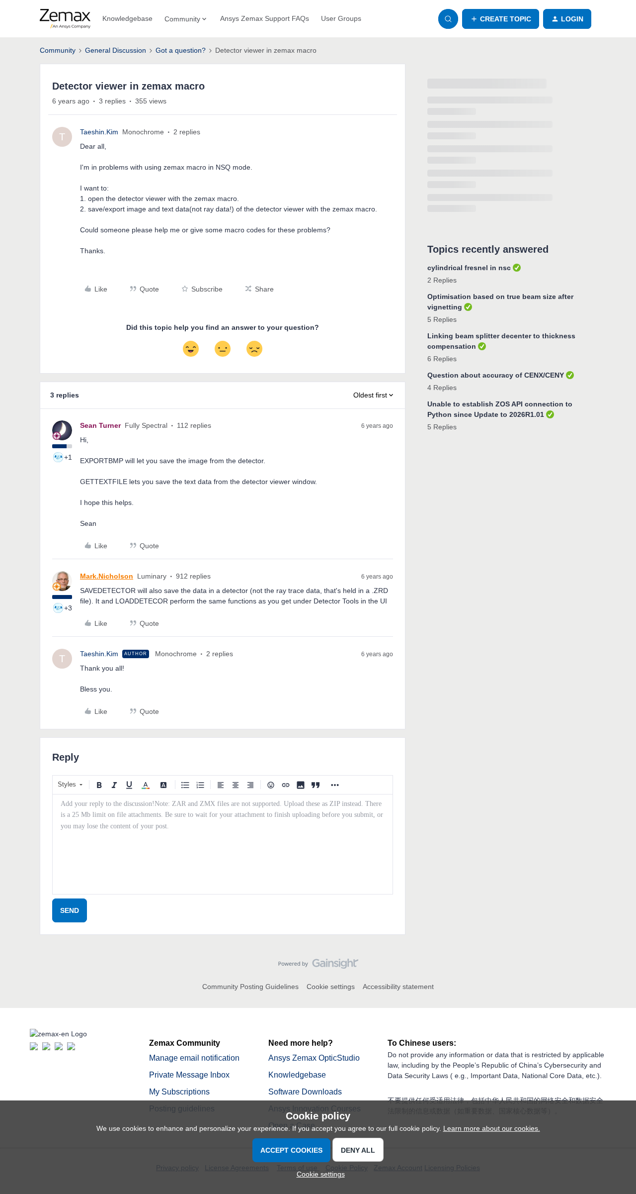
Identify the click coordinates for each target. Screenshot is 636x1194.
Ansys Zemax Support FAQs (264, 18)
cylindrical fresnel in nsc (469, 268)
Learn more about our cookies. (491, 1128)
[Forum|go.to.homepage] (65, 19)
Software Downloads (305, 1092)
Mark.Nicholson (106, 576)
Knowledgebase (127, 18)
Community (58, 50)
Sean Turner (100, 425)
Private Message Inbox (189, 1075)
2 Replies (442, 280)
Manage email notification (194, 1058)
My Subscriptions (179, 1092)
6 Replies (442, 359)
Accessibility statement (398, 987)
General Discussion (115, 50)
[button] (500, 19)
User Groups (341, 18)
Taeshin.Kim (99, 132)
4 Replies (442, 388)
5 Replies (442, 319)
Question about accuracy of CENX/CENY (495, 375)
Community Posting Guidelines (250, 987)
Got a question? (181, 50)
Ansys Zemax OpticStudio (314, 1058)
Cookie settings (331, 987)
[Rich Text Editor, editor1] (223, 844)
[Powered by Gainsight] (318, 966)
